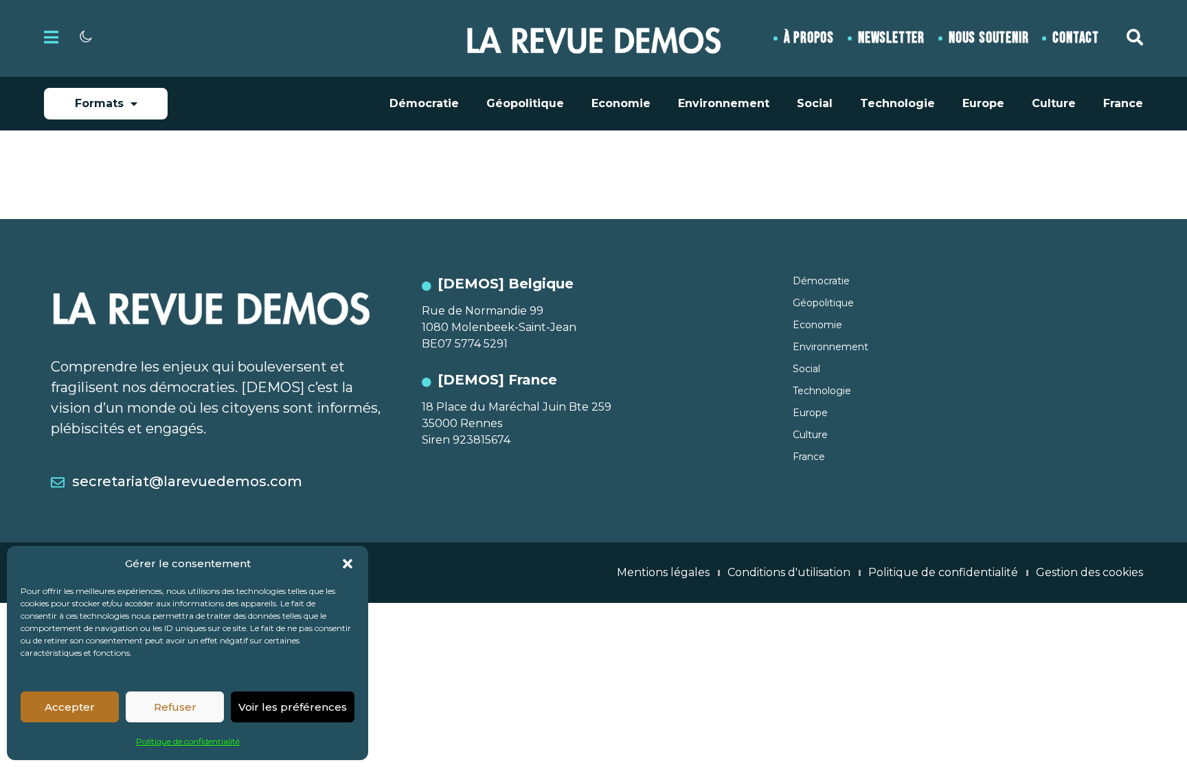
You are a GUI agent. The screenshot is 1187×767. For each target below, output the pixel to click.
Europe (983, 103)
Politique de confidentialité (188, 741)
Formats (99, 103)
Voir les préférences (292, 706)
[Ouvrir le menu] (51, 37)
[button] (347, 564)
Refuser (175, 706)
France (1123, 103)
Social (815, 103)
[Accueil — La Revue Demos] (593, 38)
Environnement (723, 103)
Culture (1054, 103)
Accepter (70, 706)
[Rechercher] (1135, 37)
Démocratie (424, 103)
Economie (621, 103)
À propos (809, 38)
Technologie (897, 103)
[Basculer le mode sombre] (86, 36)
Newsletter (891, 38)
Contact (1075, 38)
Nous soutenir (988, 38)
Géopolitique (525, 103)
